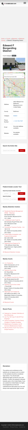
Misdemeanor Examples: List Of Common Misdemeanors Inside (13, 325)
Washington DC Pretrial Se (11, 292)
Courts (8, 38)
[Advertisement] (14, 21)
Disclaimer (6, 427)
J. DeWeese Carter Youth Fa (12, 220)
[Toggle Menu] (25, 3)
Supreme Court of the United (12, 284)
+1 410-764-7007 (18, 121)
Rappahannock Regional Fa (12, 243)
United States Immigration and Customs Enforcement (12, 235)
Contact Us (22, 427)
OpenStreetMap (17, 96)
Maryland (14, 38)
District (14, 55)
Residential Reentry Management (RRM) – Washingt (13, 212)
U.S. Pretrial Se (8, 263)
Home (3, 38)
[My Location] (15, 76)
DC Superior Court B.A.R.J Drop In (13, 277)
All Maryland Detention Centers (11, 252)
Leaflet (7, 96)
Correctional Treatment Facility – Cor (14, 227)
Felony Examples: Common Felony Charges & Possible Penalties (14, 321)
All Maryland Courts (8, 302)
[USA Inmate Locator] (9, 4)
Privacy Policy (14, 427)
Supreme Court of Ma (10, 270)
